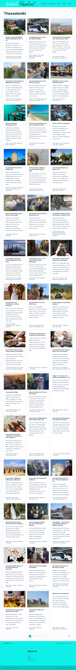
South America (51, 3)
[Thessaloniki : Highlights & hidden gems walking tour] (14, 467)
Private (14, 56)
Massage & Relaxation (56, 232)
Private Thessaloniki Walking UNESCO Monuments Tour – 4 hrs (14, 39)
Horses (14, 323)
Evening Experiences (13, 409)
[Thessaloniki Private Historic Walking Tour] (14, 157)
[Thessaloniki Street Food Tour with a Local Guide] (38, 70)
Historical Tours (16, 187)
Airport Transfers (33, 55)
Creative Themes (16, 667)
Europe (64, 3)
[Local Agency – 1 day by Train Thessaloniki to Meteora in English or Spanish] (61, 511)
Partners (58, 643)
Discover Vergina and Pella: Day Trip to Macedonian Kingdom (37, 523)
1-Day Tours (54, 231)
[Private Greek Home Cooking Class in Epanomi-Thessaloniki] (14, 339)
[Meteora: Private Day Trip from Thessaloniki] (38, 381)
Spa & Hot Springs (55, 234)
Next (69, 636)
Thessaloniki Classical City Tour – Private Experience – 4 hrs (60, 480)
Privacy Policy (69, 667)
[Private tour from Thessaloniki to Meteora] (38, 467)
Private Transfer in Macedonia (61, 123)
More (70, 3)
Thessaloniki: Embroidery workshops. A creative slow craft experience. (13, 436)
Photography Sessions (10, 325)
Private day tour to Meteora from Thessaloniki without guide (37, 169)
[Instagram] (7, 643)
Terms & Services (62, 667)
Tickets (7, 144)
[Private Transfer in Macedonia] (61, 113)
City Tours (54, 497)
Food (33, 98)
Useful (70, 643)
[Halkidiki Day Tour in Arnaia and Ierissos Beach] (61, 70)
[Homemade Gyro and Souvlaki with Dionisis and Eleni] (14, 599)
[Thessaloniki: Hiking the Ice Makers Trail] (61, 157)
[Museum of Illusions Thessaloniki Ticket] (14, 113)
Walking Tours (18, 100)
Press (63, 643)
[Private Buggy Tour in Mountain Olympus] (61, 292)
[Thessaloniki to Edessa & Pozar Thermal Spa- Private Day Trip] (61, 203)
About (66, 643)
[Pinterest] (9, 643)
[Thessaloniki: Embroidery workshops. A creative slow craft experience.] (14, 424)
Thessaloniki (18, 56)
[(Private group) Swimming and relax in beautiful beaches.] (38, 113)
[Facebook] (4, 643)
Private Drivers (32, 56)
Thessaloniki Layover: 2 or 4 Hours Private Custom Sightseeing (37, 260)
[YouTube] (11, 643)
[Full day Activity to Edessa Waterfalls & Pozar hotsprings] (14, 511)
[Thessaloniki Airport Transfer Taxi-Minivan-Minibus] (38, 26)
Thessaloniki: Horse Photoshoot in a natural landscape (12, 304)
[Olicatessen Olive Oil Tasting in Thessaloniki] (38, 555)
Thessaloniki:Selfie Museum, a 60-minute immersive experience (14, 567)
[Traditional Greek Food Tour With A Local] (38, 292)
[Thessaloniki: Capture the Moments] (38, 599)
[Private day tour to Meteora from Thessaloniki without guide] (38, 157)
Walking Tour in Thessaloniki (60, 593)
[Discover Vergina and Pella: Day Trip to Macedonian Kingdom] (38, 511)
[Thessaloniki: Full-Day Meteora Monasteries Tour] (38, 203)
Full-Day (34, 234)
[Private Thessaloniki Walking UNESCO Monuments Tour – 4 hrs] (14, 26)
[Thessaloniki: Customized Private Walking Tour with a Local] (14, 248)
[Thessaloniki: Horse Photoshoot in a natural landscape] (14, 292)
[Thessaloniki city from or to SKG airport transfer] (61, 555)
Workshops (14, 455)
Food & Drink (37, 98)
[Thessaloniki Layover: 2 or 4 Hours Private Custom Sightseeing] (38, 248)
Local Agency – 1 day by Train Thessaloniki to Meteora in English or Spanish (60, 523)
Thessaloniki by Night (12, 392)
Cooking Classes (9, 367)
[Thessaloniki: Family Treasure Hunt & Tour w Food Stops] (61, 248)
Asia (59, 3)
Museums (14, 143)
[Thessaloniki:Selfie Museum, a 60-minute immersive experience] (14, 555)
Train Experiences (62, 542)
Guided (45, 98)
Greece (10, 56)
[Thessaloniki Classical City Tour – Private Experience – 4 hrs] (61, 467)
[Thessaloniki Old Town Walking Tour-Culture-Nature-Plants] (61, 26)
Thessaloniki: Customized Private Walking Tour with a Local (13, 260)
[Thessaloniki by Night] (14, 381)
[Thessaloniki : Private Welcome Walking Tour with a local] (14, 70)
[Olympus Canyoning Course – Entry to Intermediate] (14, 203)
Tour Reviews (44, 3)
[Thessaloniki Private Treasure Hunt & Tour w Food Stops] (61, 339)
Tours (13, 100)
